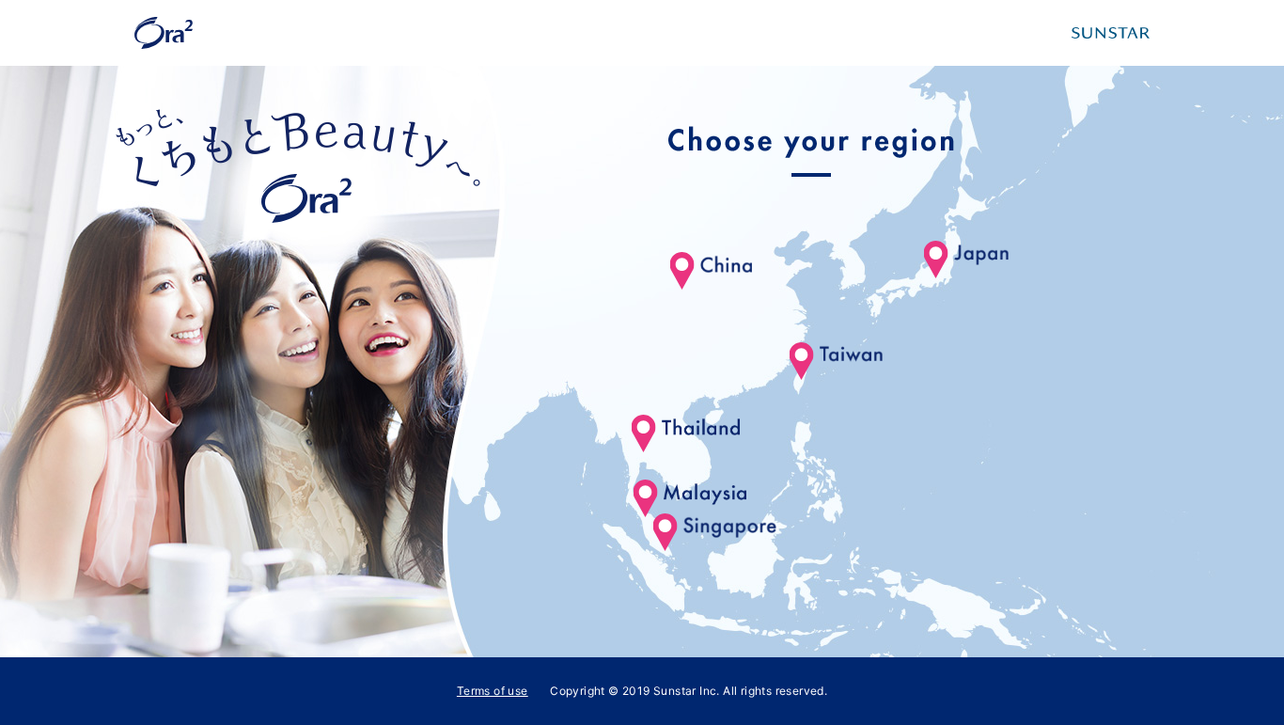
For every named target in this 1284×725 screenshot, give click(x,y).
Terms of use (492, 691)
